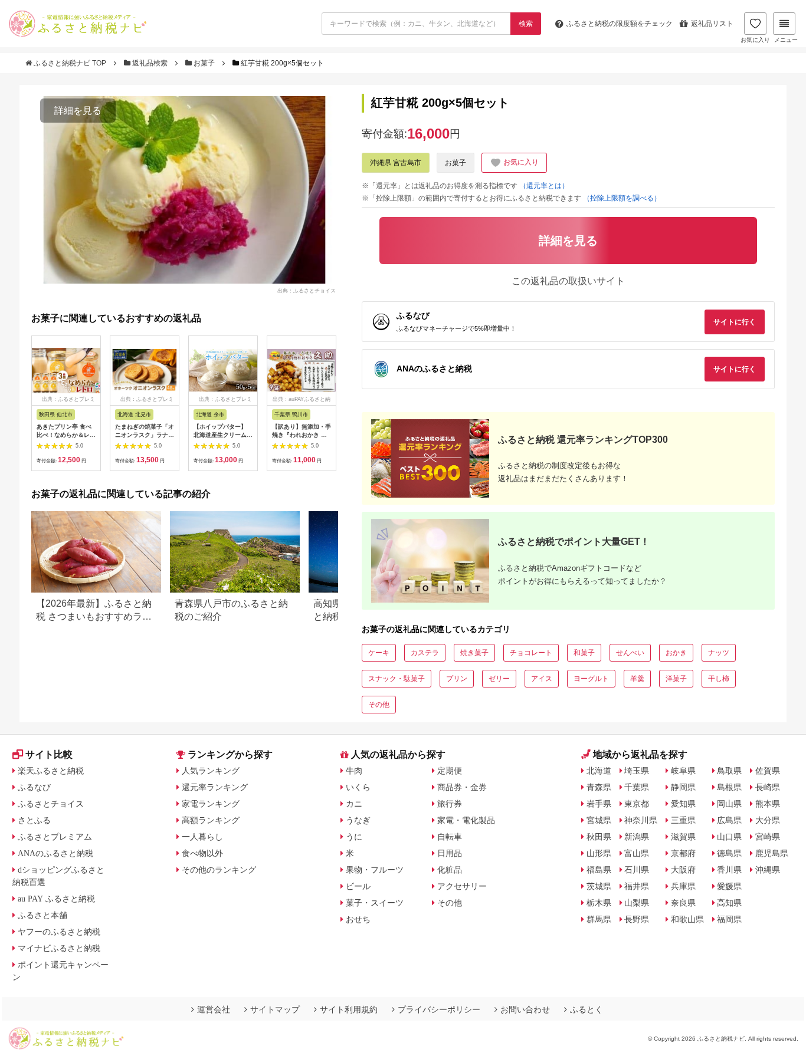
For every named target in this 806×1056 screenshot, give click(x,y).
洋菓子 (676, 679)
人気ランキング (211, 770)
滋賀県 (683, 837)
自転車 (449, 837)
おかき (676, 653)
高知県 (729, 903)
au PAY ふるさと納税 (56, 898)
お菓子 (204, 63)
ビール (358, 886)
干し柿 (718, 679)
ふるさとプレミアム (55, 837)
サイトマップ (275, 1009)
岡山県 (729, 804)
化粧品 (449, 870)
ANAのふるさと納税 (55, 853)
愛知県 (683, 804)
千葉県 (636, 787)
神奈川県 (640, 820)
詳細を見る (77, 111)
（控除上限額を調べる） (622, 198)
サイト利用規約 (349, 1009)
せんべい (630, 653)
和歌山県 (687, 919)
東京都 (636, 804)
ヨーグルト (591, 679)
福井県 (636, 886)
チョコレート (531, 653)
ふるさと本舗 (42, 915)
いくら (358, 787)
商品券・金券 (462, 787)
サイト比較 (49, 754)
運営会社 (213, 1009)
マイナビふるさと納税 (59, 948)
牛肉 (354, 770)
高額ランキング (211, 820)
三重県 (683, 820)
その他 (378, 704)
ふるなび (34, 787)
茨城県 (599, 886)
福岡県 (729, 919)
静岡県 (683, 787)
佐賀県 (767, 770)
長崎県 (767, 787)
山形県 (599, 853)
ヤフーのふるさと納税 (59, 931)
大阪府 (683, 870)
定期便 (449, 770)
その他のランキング (219, 870)
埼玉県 (636, 770)
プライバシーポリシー (439, 1009)
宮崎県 (767, 837)
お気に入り (755, 40)
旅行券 (449, 804)
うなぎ (358, 820)
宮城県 (599, 820)
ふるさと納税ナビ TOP (70, 63)
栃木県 (599, 903)
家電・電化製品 (466, 820)
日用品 (449, 853)
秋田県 (599, 837)
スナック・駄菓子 (396, 679)
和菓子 (584, 653)
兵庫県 (683, 886)
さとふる (34, 820)
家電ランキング (211, 804)
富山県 (636, 853)
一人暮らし (202, 837)
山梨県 (636, 903)
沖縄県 (767, 870)
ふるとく (586, 1009)
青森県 (599, 787)
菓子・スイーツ (375, 903)
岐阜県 (683, 770)
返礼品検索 (149, 63)
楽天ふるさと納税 (51, 770)
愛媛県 (729, 886)
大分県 (767, 820)
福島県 (599, 870)
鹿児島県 (771, 853)
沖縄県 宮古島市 (395, 163)
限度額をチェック (619, 23)
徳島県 (729, 853)
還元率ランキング (215, 787)
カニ (354, 804)
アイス (541, 679)
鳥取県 (729, 770)
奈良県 (683, 903)
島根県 (729, 787)
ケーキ (378, 653)
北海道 (599, 770)
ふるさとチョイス (51, 804)
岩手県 (599, 804)
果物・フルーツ (375, 870)
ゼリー (499, 679)
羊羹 (637, 679)
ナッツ (718, 653)
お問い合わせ (525, 1009)
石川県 (636, 870)
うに (354, 837)
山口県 (729, 837)
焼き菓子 (474, 653)
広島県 (729, 820)
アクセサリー (462, 886)
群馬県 (599, 919)
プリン (456, 679)
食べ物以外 (202, 853)
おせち (358, 919)
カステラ (425, 653)
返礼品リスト (712, 23)
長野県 (636, 919)
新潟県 (636, 837)
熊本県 (767, 804)
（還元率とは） (544, 186)
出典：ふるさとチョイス (306, 290)
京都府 (683, 853)
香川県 (729, 870)
